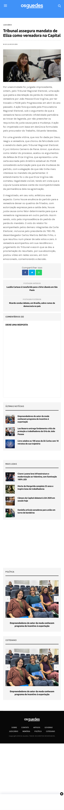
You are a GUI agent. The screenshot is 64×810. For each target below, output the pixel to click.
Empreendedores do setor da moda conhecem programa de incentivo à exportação (33, 419)
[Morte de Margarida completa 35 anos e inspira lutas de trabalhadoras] (10, 489)
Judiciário (7, 25)
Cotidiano (50, 731)
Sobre (14, 728)
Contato (25, 728)
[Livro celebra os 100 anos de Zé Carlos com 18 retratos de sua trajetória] (10, 444)
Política (38, 731)
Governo (49, 728)
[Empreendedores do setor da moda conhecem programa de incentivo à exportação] (10, 419)
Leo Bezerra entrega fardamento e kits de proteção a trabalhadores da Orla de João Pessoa (36, 431)
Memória (26, 731)
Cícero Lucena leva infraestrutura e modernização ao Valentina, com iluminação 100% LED (37, 476)
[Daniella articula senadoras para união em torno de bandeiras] (10, 513)
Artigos (36, 728)
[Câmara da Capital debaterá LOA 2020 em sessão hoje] (10, 501)
